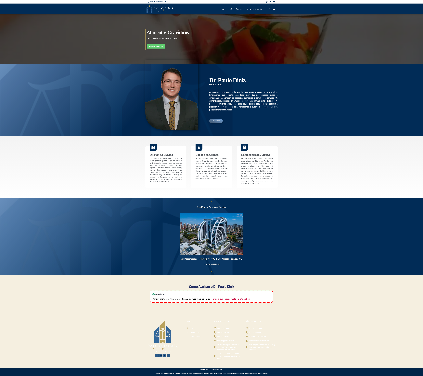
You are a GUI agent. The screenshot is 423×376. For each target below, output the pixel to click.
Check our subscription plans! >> (231, 299)
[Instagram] (157, 355)
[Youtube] (168, 355)
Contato (272, 9)
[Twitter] (164, 355)
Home (223, 9)
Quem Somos (236, 9)
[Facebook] (160, 355)
